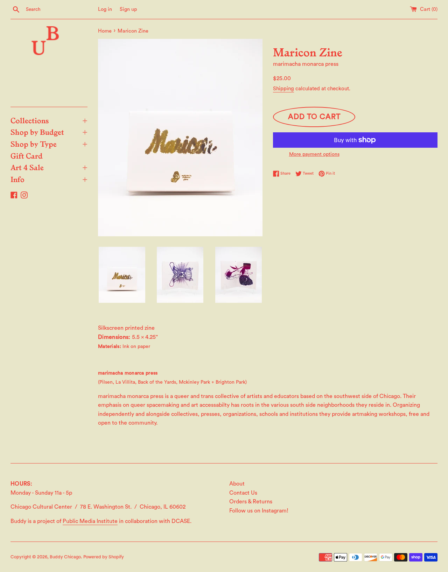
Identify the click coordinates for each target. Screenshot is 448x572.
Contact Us (243, 493)
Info (49, 178)
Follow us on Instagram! (258, 511)
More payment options (314, 154)
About (237, 484)
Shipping (283, 88)
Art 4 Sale (49, 167)
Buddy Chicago (65, 557)
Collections (49, 120)
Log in (105, 9)
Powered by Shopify (103, 557)
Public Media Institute (90, 521)
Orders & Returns (250, 501)
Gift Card (26, 155)
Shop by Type (49, 143)
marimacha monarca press (305, 64)
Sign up (128, 9)
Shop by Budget (49, 131)
